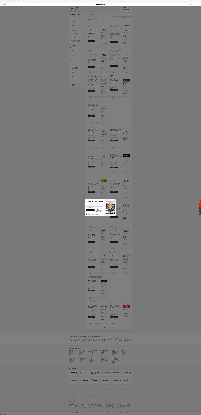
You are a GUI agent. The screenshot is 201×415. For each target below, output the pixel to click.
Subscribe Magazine (110, 213)
